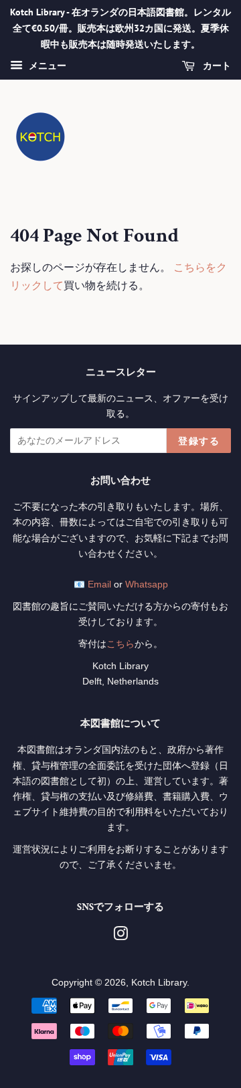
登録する (199, 441)
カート (215, 66)
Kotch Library (159, 983)
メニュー (46, 66)
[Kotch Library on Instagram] (120, 936)
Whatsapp (146, 584)
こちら (120, 644)
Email (99, 584)
